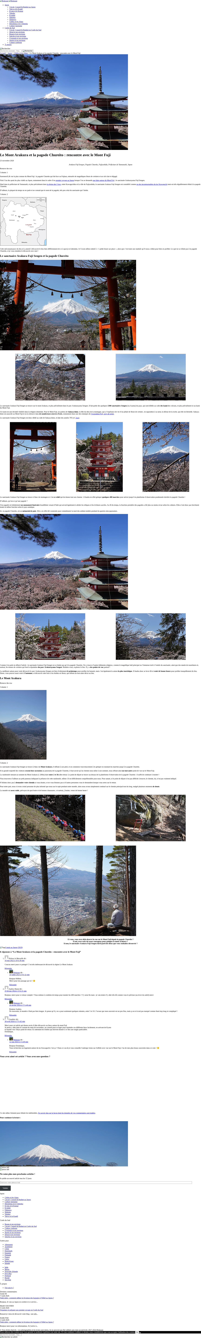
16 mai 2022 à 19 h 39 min (14, 961)
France (7, 1257)
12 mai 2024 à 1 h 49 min (18, 1042)
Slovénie (8, 1280)
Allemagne (9, 1245)
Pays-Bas (8, 1274)
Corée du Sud (10, 28)
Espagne (8, 1253)
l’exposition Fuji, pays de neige (102, 414)
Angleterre (8, 1247)
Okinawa (12, 20)
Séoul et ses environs (17, 32)
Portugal (8, 1276)
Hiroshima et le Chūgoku (18, 24)
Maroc (7, 1269)
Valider (5, 1188)
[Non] (140, 1332)
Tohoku (12, 13)
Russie (7, 1278)
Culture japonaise (15, 26)
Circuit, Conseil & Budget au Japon (22, 7)
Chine (7, 1249)
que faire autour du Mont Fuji (103, 180)
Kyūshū (12, 15)
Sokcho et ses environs (17, 36)
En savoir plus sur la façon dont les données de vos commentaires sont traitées (66, 1113)
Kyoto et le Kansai (16, 11)
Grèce (7, 1259)
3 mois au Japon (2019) (14, 947)
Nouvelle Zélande (11, 1271)
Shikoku (12, 17)
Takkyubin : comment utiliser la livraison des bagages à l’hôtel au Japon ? (27, 1298)
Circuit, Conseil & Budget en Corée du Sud (25, 30)
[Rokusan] (8, 1)
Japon (7, 5)
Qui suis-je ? (9, 1288)
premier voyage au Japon (65, 180)
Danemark (8, 1251)
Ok (137, 1332)
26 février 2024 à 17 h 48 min (20, 1005)
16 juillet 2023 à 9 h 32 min (19, 975)
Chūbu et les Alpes (16, 22)
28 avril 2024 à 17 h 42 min (15, 1021)
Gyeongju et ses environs (18, 38)
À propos (8, 45)
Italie (6, 1267)
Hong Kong (9, 1261)
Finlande (8, 1255)
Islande (7, 1263)
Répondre (8, 968)
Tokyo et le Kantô (16, 9)
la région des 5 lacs (54, 184)
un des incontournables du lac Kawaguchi (151, 184)
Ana (77, 418)
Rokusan (16, 973)
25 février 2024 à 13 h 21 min (16, 991)
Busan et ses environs (17, 34)
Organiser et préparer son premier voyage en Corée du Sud (21, 1310)
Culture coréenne (15, 42)
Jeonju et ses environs (17, 40)
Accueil (3, 53)
